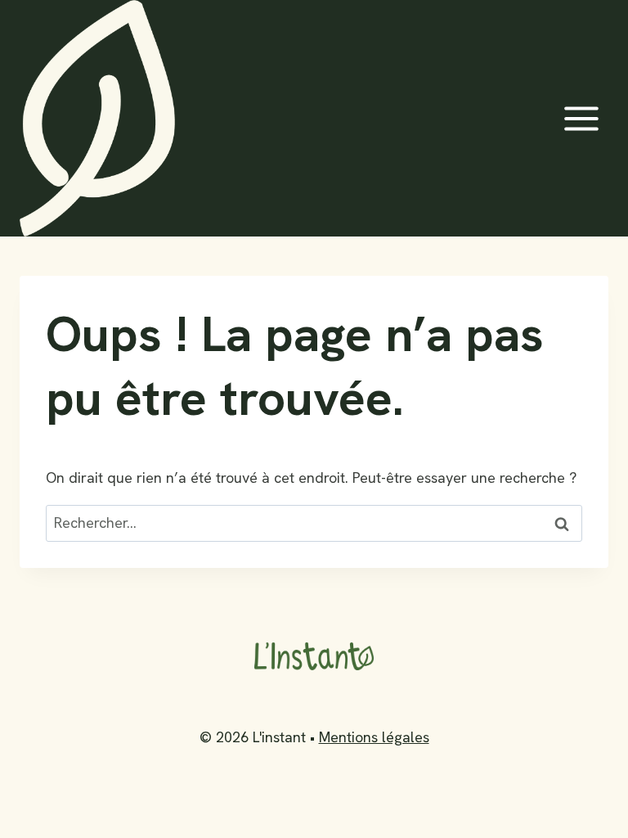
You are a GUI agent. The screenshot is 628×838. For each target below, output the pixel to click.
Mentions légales (374, 737)
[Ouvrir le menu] (581, 118)
